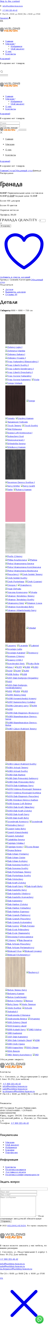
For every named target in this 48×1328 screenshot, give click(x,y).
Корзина (9, 1150)
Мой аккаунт (12, 1145)
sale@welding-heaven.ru (15, 1089)
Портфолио (11, 1152)
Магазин (9, 1142)
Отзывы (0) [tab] (11, 294)
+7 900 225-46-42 (9, 10)
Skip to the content (10, 1)
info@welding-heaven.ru (13, 6)
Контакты (10, 1167)
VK (1, 20)
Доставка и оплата (15, 1172)
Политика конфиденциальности (22, 1174)
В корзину (5, 226)
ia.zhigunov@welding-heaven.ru (19, 1091)
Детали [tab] (9, 289)
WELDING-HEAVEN (16, 1226)
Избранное (11, 1147)
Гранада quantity (18, 220)
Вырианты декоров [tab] (15, 292)
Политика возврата (15, 1169)
